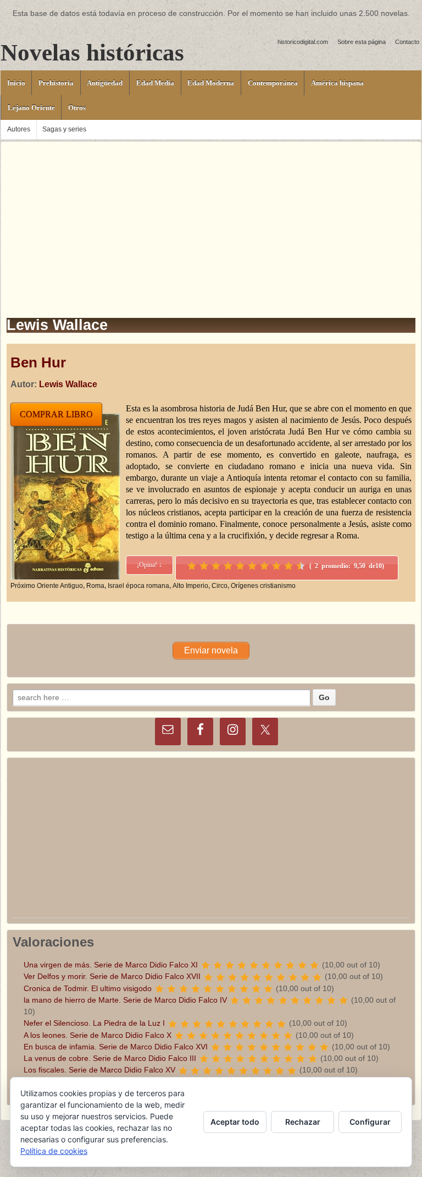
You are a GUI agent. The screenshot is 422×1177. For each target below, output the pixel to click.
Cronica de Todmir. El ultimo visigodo (88, 988)
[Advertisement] (211, 219)
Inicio (16, 83)
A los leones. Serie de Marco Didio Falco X (97, 1035)
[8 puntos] (276, 566)
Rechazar (302, 1121)
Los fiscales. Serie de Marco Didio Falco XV (99, 1069)
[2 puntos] (203, 566)
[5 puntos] (240, 566)
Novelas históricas (92, 52)
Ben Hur (38, 362)
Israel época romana (138, 586)
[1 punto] (191, 566)
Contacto (407, 41)
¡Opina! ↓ (149, 565)
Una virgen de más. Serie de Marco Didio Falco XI (111, 964)
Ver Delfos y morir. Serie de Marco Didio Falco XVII (112, 976)
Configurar (370, 1121)
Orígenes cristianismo (263, 586)
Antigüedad (105, 83)
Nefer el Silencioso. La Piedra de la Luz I (94, 1023)
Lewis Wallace (68, 384)
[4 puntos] (228, 566)
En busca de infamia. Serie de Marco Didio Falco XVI (116, 1046)
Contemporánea (273, 83)
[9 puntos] (288, 566)
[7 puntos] (264, 566)
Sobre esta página (361, 41)
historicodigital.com (302, 41)
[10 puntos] (300, 566)
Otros (77, 107)
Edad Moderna (210, 83)
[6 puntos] (252, 566)
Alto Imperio (190, 586)
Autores (18, 129)
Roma (95, 586)
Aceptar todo (234, 1121)
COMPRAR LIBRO (56, 414)
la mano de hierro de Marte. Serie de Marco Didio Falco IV (125, 1000)
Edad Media (155, 83)
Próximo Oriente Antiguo (46, 586)
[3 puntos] (215, 566)
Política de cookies (53, 1151)
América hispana (337, 83)
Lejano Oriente (31, 107)
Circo (219, 586)
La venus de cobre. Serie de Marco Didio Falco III (110, 1058)
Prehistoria (56, 83)
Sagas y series (64, 129)
